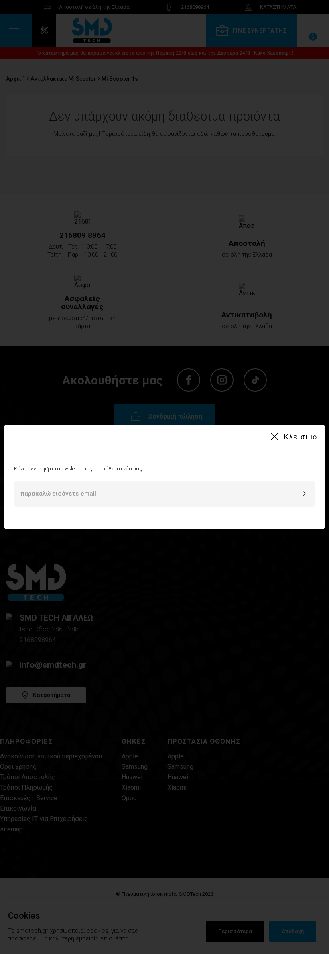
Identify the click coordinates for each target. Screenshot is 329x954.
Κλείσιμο (300, 437)
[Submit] (304, 494)
